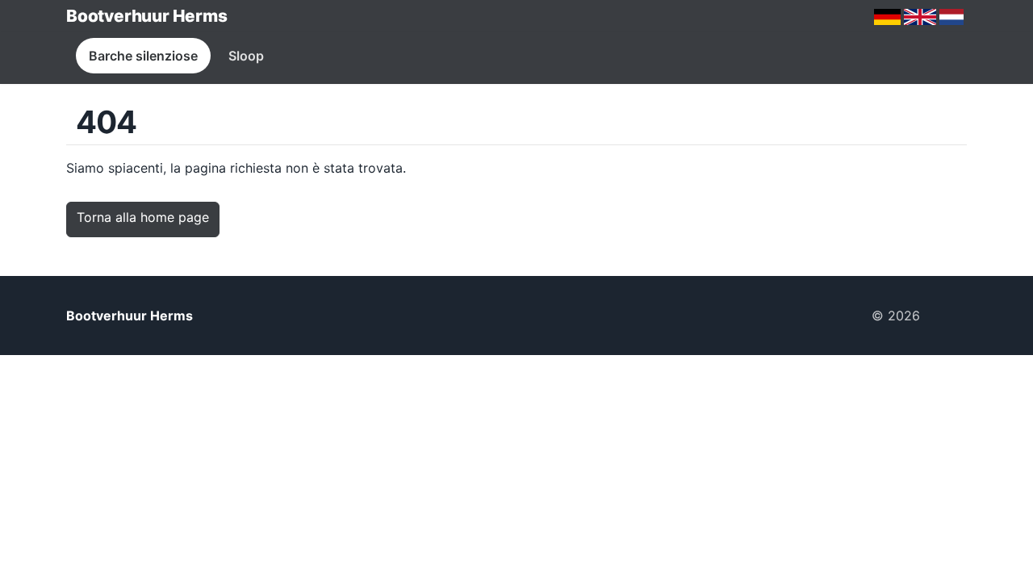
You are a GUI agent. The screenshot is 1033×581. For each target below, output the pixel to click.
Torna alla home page (143, 217)
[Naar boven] (950, 315)
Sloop (246, 56)
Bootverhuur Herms (146, 16)
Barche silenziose (143, 56)
